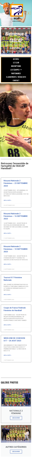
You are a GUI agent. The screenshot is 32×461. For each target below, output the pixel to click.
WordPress (16, 459)
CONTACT (16, 80)
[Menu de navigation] (28, 13)
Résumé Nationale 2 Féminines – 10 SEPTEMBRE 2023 (16, 249)
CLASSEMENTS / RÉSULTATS (16, 77)
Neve (2, 459)
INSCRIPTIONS (16, 66)
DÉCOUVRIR (16, 418)
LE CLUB (16, 62)
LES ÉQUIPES (14, 69)
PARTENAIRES (16, 73)
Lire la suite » (7, 200)
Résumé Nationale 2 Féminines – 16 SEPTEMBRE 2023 (16, 216)
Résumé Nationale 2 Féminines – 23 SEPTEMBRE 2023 (16, 183)
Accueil (16, 59)
